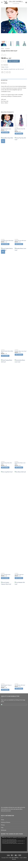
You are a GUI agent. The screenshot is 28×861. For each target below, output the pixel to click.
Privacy (3, 825)
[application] (14, 844)
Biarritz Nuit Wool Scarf (6, 128)
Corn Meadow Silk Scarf (20, 685)
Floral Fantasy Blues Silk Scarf (6, 463)
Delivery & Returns (5, 822)
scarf (16, 69)
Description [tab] (4, 80)
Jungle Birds (5, 69)
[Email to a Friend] (9, 72)
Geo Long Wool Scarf (5, 574)
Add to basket (13, 61)
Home (2, 48)
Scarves (7, 48)
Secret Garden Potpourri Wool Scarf (6, 686)
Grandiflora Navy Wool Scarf (7, 240)
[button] (2, 2)
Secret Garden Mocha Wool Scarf (7, 352)
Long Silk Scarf (12, 69)
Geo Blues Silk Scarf (19, 574)
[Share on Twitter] (7, 72)
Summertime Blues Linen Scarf (20, 463)
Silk (19, 69)
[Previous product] (5, 55)
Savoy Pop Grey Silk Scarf (20, 240)
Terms (2, 819)
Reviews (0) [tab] (4, 83)
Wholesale (3, 830)
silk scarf (22, 69)
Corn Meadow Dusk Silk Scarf (20, 129)
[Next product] (2, 55)
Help (2, 827)
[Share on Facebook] (5, 72)
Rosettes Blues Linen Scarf (20, 351)
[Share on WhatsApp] (2, 72)
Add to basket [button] (5, 132)
